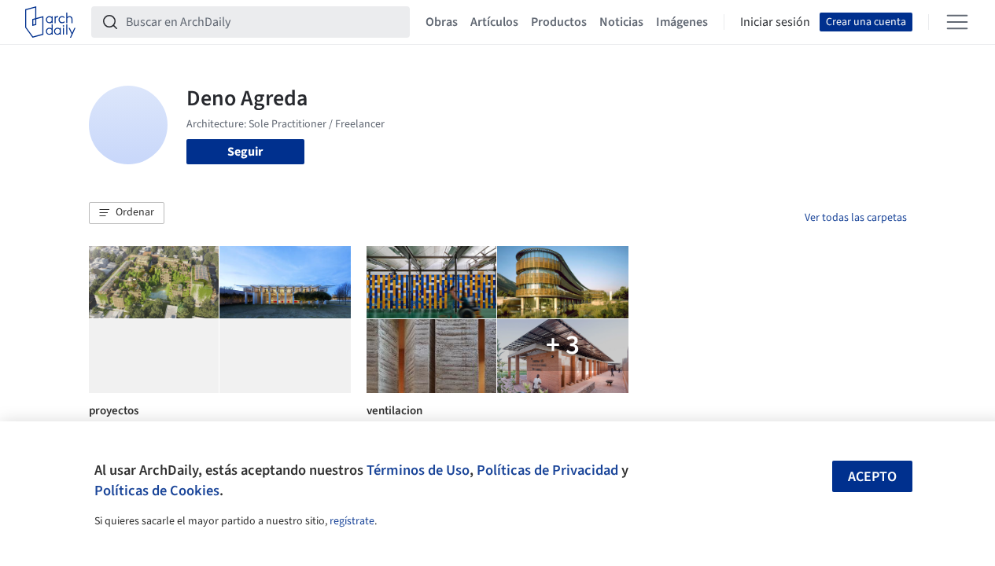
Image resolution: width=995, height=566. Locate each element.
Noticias (621, 22)
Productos (559, 22)
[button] (126, 213)
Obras (442, 22)
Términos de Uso (418, 470)
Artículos (494, 22)
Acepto (872, 477)
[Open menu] (957, 22)
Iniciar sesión (775, 22)
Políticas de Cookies (156, 490)
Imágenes (682, 22)
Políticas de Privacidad (547, 470)
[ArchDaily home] (50, 22)
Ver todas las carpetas (856, 217)
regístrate (352, 521)
